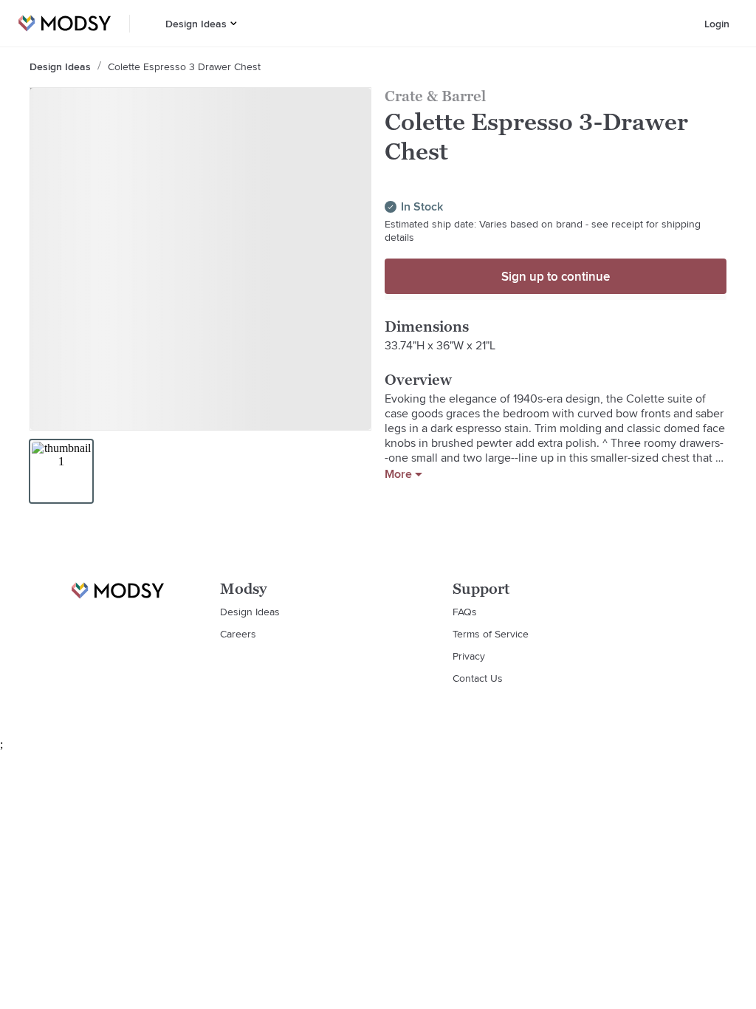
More (398, 474)
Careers (238, 633)
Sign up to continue (555, 276)
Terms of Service (491, 633)
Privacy (469, 656)
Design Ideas (196, 23)
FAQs (465, 611)
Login (716, 23)
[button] (234, 23)
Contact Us (478, 678)
